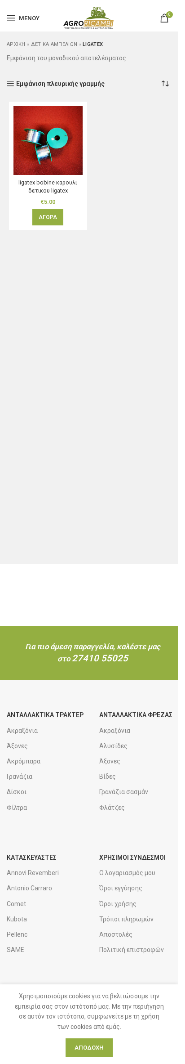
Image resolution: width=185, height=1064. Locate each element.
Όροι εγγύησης (120, 888)
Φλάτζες (112, 807)
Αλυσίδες (113, 746)
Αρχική (16, 44)
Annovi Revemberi (33, 872)
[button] (47, 217)
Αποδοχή (89, 1047)
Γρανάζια (19, 776)
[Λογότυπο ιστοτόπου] (89, 17)
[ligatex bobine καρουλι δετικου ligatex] (48, 140)
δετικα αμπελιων (54, 44)
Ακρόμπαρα (23, 761)
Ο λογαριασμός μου (127, 872)
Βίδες (107, 776)
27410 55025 (100, 658)
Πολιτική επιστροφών (131, 949)
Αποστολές (115, 934)
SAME (15, 949)
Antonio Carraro (29, 888)
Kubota (17, 919)
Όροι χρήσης (118, 903)
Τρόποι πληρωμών (126, 919)
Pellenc (17, 934)
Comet (16, 903)
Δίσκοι (16, 791)
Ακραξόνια (22, 730)
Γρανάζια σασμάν (123, 791)
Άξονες (17, 746)
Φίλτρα (17, 807)
